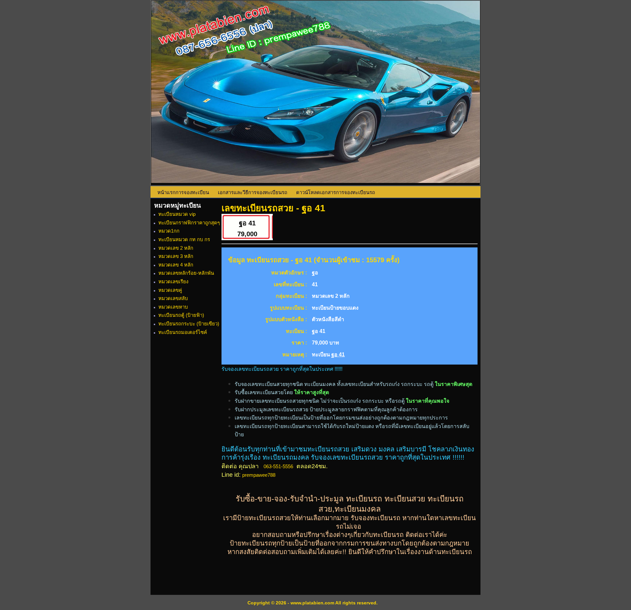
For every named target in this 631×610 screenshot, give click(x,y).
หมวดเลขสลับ (173, 298)
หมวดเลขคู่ (170, 290)
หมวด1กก (168, 231)
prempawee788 (258, 475)
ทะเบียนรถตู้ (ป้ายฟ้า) (181, 315)
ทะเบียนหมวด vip (177, 214)
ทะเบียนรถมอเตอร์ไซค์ (182, 332)
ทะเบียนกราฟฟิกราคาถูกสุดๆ (189, 222)
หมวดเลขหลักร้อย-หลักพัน (186, 273)
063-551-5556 (278, 466)
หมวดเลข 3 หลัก (175, 256)
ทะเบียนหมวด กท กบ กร (184, 239)
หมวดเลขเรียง (173, 281)
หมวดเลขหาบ (173, 307)
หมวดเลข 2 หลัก (175, 248)
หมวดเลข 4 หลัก (175, 264)
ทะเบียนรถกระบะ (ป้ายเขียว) (188, 323)
